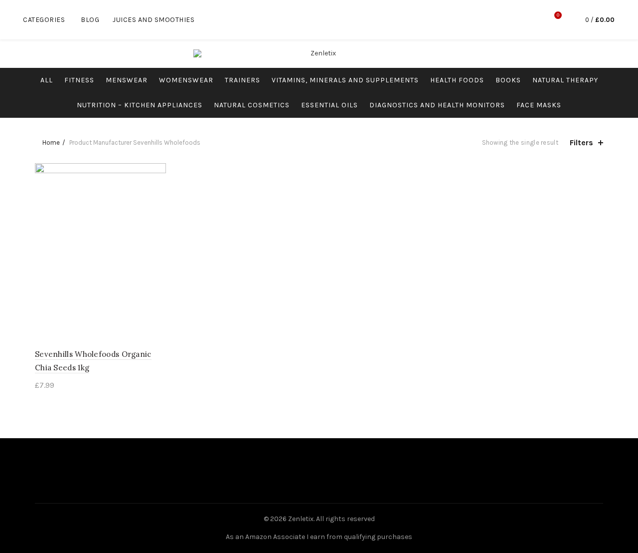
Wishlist (558, 15)
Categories (44, 19)
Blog (90, 19)
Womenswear (186, 80)
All (46, 80)
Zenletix (301, 519)
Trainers (242, 80)
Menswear (127, 80)
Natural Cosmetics (252, 105)
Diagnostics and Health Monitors (437, 105)
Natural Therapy (565, 80)
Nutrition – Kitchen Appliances (139, 105)
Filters (581, 142)
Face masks (538, 105)
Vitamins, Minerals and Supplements (345, 80)
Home (51, 142)
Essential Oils (329, 105)
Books (508, 80)
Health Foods (457, 80)
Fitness (79, 80)
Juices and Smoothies (153, 19)
